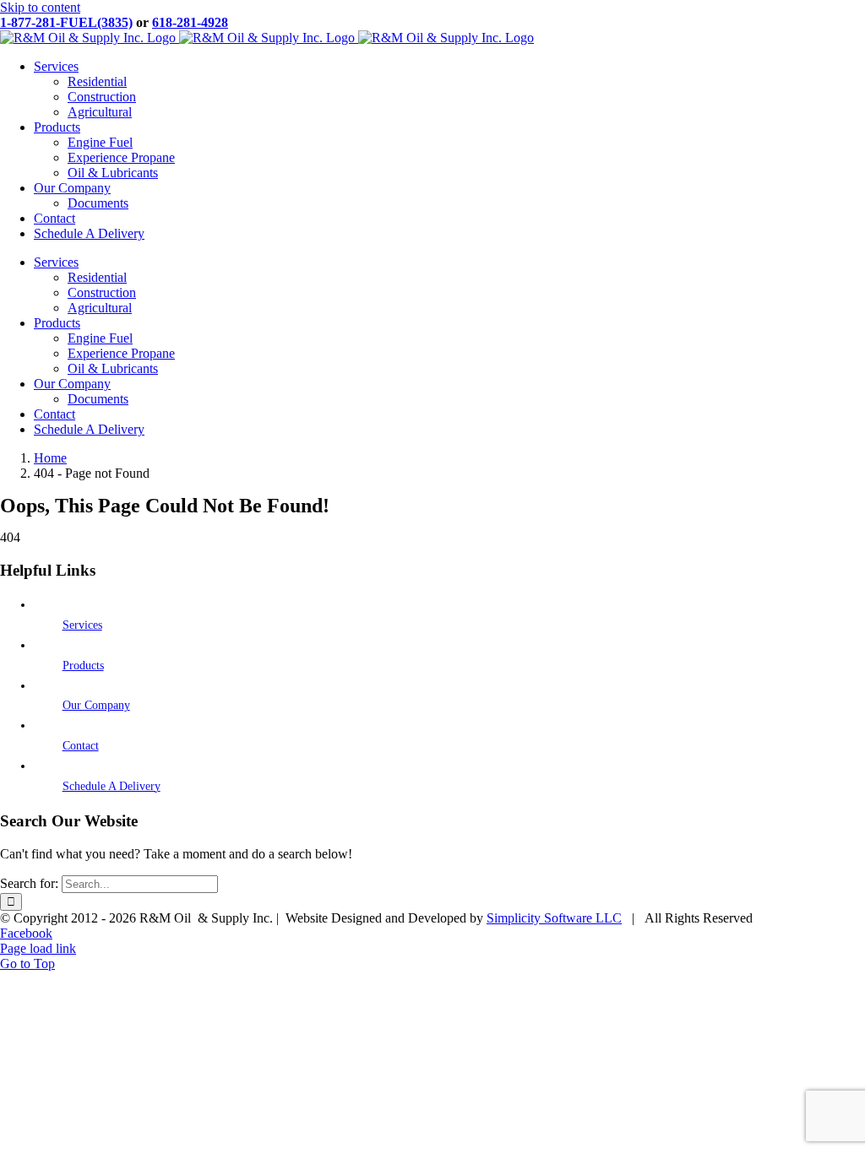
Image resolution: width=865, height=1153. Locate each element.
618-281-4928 (190, 22)
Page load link (38, 948)
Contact (81, 745)
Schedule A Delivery (111, 786)
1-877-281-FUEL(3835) (66, 22)
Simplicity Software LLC (554, 918)
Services (82, 625)
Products (83, 665)
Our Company (96, 705)
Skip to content (40, 7)
